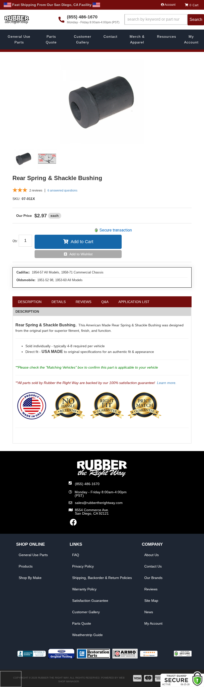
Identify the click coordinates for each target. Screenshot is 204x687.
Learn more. (166, 383)
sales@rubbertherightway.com (99, 502)
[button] (164, 19)
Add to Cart (82, 241)
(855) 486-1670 (87, 484)
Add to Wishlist (81, 254)
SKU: (16, 199)
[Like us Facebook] (73, 524)
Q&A (104, 302)
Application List (134, 302)
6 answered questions (62, 190)
